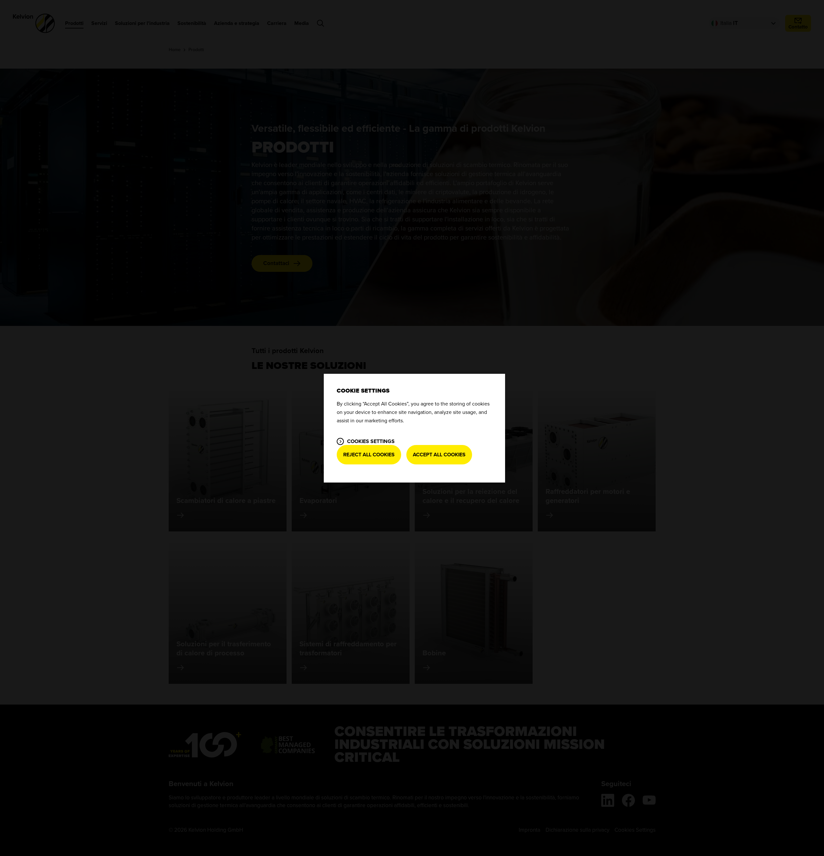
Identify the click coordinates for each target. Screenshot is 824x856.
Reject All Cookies (369, 454)
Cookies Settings (371, 441)
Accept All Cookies (439, 454)
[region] (414, 428)
